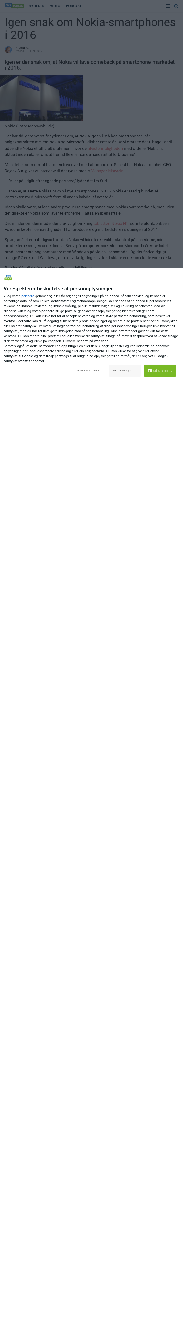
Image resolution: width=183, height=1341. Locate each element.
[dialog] (91, 804)
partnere (27, 295)
